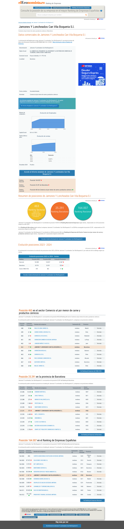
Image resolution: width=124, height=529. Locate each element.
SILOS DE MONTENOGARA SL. (41, 490)
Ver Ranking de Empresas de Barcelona (91, 435)
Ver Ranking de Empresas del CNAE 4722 (90, 371)
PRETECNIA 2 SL (39, 403)
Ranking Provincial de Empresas (60, 7)
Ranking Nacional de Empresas (42, 7)
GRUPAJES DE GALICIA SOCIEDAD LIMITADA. (45, 482)
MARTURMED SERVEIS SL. (41, 407)
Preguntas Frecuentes (41, 514)
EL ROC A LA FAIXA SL (40, 422)
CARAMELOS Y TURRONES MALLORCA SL (44, 486)
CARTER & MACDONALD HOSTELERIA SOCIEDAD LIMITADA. (49, 456)
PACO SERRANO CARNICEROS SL (42, 358)
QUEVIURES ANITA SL (39, 362)
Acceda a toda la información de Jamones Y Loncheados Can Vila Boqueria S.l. (62, 239)
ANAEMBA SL (38, 418)
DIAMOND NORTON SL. (40, 392)
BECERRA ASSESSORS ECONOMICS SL (44, 425)
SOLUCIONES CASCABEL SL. (41, 460)
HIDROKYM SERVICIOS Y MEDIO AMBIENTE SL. (45, 471)
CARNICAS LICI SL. (39, 354)
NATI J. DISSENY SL (40, 414)
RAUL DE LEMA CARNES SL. (41, 328)
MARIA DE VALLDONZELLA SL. (42, 399)
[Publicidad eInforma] (92, 85)
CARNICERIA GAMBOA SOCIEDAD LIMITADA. (45, 339)
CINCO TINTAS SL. (39, 395)
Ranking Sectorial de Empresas (81, 8)
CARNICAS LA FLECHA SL (40, 336)
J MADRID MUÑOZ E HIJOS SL (41, 343)
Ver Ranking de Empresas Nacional (92, 500)
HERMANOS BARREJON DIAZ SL (42, 479)
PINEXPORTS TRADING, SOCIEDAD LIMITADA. (45, 494)
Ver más (99, 328)
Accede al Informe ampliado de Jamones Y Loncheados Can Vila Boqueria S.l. (47, 173)
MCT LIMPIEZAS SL (38, 464)
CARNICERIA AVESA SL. (40, 350)
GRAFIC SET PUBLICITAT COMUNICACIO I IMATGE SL (48, 429)
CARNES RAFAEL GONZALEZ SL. (42, 332)
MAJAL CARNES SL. (39, 366)
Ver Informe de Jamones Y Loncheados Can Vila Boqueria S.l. (62, 526)
